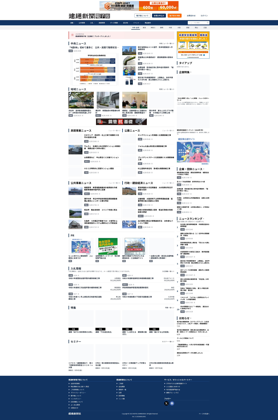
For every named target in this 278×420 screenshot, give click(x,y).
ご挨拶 (119, 383)
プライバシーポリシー (77, 393)
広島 (205, 27)
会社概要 (120, 386)
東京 (144, 27)
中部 (170, 27)
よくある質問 (74, 405)
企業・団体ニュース (190, 169)
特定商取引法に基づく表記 (79, 386)
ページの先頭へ (204, 414)
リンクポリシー (75, 399)
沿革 (119, 393)
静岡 (161, 27)
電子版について (142, 15)
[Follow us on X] (166, 403)
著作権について (75, 396)
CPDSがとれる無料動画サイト (175, 383)
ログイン (204, 15)
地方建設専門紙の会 (172, 389)
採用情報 (120, 396)
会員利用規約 (74, 383)
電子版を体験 (174, 15)
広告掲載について (76, 402)
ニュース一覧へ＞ (114, 130)
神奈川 (153, 27)
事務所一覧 (121, 389)
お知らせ (184, 318)
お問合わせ (191, 15)
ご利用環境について (76, 389)
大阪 (179, 27)
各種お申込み (159, 15)
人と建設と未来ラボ (172, 386)
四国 (187, 27)
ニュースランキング (190, 218)
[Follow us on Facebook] (172, 403)
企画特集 (184, 72)
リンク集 (120, 399)
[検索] (207, 22)
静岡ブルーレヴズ (171, 393)
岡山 (196, 27)
